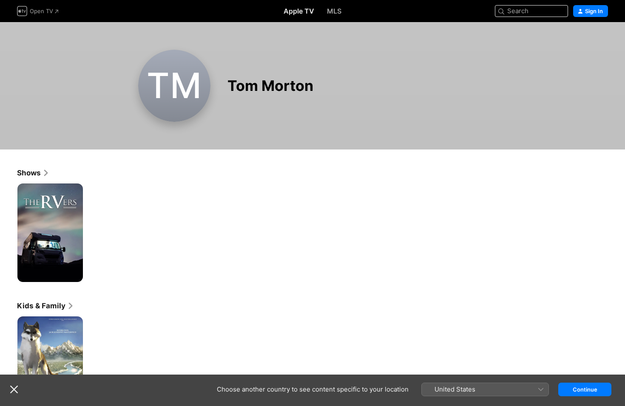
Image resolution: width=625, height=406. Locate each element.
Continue (585, 389)
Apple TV (299, 11)
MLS (334, 11)
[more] (73, 272)
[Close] (14, 389)
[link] (33, 173)
